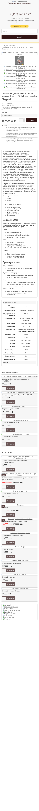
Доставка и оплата (23, 18)
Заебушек (5, 507)
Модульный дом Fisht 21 (10, 409)
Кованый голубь (7, 549)
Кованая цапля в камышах (11, 563)
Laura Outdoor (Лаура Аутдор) (22, 107)
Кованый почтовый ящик (11, 591)
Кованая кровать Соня (10, 493)
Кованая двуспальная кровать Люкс (15, 521)
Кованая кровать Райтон (10, 437)
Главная (12, 18)
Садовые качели (9, 46)
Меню (19, 37)
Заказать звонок (19, 26)
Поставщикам (29, 20)
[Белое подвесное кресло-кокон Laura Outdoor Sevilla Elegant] (19, 53)
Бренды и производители (15, 20)
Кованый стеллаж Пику (10, 423)
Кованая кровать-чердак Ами (12, 535)
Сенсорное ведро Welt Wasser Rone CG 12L (17, 395)
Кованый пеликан (8, 577)
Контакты (21, 22)
